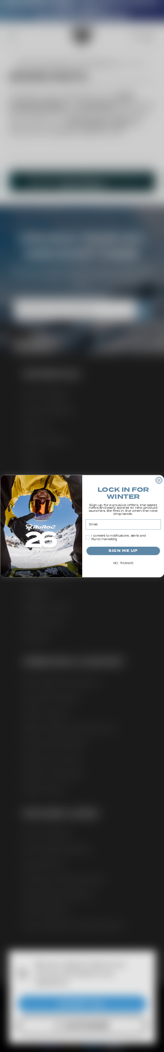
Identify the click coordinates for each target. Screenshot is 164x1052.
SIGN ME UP (123, 550)
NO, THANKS (123, 563)
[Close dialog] (159, 480)
